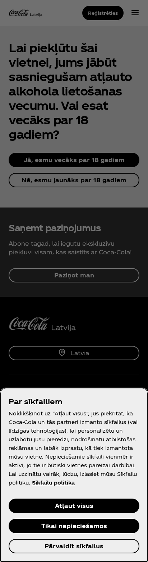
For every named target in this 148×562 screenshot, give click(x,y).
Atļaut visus (74, 505)
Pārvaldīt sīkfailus (74, 546)
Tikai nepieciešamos (74, 525)
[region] (74, 475)
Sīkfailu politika (53, 483)
